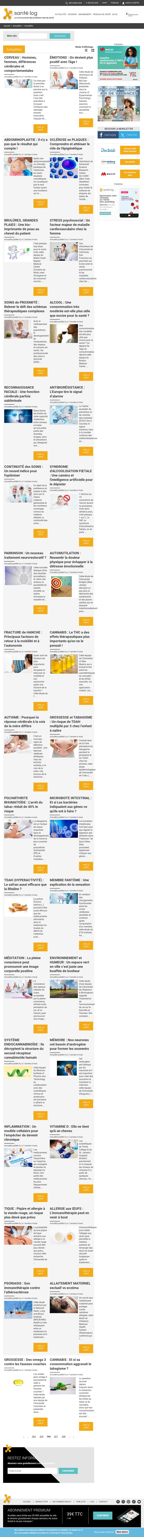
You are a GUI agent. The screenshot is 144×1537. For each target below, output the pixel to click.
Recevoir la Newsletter (119, 129)
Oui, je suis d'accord (104, 1532)
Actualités (60, 14)
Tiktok (134, 1501)
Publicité (81, 1502)
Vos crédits (130, 162)
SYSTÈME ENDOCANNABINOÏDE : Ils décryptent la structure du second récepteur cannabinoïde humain (24, 1049)
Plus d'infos (66, 1532)
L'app (104, 3)
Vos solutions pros (130, 173)
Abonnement (85, 14)
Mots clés (12, 36)
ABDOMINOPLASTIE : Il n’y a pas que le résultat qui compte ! (26, 144)
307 (56, 1436)
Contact (103, 1502)
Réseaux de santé (102, 14)
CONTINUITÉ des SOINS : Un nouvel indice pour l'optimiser (23, 471)
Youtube (139, 1501)
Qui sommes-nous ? (61, 1502)
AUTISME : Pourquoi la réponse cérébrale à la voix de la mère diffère (24, 721)
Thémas (115, 3)
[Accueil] (8, 14)
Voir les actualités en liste (86, 50)
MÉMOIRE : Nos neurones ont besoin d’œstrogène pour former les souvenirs (69, 1044)
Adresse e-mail (15, 1466)
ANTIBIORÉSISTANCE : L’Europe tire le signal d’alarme (67, 391)
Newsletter (42, 1502)
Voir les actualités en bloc (92, 50)
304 (34, 1436)
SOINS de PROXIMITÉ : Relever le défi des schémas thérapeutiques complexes (25, 306)
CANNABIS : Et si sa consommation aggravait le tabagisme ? (70, 1364)
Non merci (122, 1532)
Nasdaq (129, 12)
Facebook (118, 1501)
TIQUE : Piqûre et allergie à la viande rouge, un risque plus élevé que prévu (24, 1213)
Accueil (7, 26)
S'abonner (68, 1471)
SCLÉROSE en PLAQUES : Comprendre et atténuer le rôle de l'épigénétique (70, 144)
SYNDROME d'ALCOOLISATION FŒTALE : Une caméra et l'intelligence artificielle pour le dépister (71, 475)
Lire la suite (40, 128)
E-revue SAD (92, 3)
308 (64, 1436)
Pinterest (128, 1501)
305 (41, 1436)
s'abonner (103, 1515)
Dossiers (72, 14)
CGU (92, 1502)
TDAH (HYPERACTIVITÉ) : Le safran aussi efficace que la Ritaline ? (25, 884)
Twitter (123, 1501)
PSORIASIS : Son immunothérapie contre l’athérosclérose (22, 1287)
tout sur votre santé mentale (129, 149)
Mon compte (132, 3)
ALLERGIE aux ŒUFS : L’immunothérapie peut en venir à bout (69, 1213)
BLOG (115, 14)
